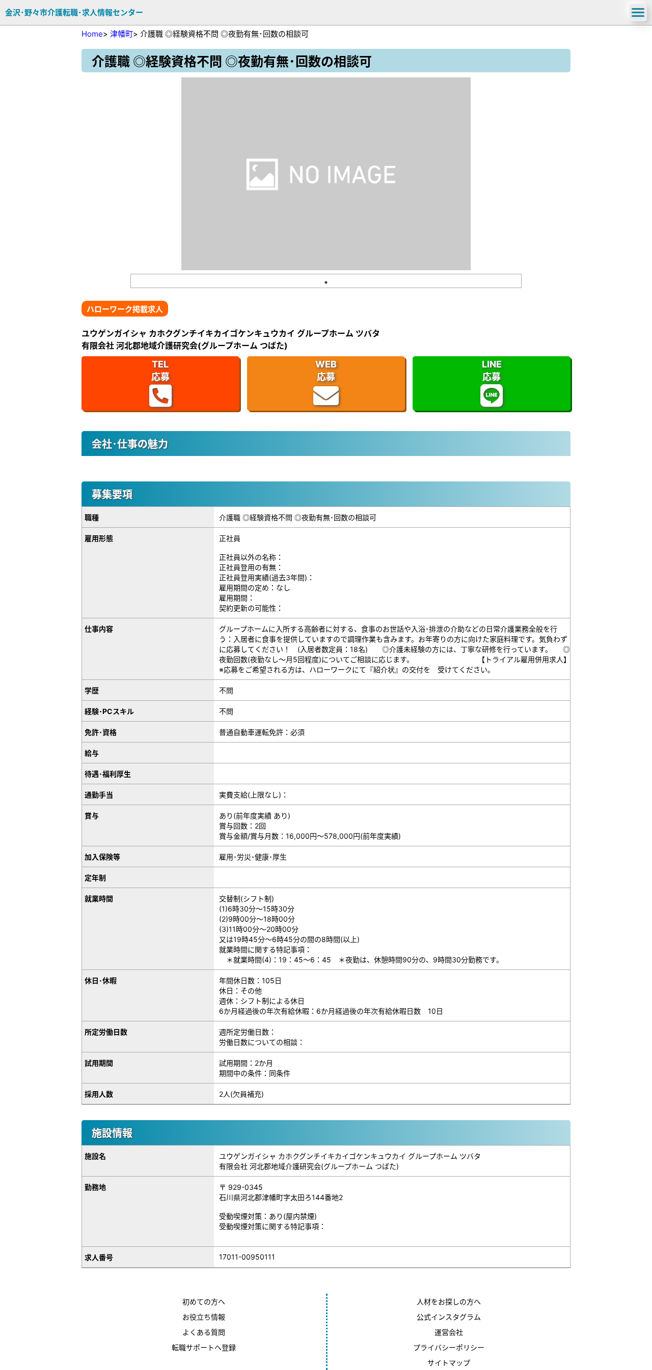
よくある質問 (203, 1332)
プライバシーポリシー (448, 1347)
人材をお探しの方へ (449, 1301)
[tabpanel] (326, 173)
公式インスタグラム (449, 1316)
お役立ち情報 (203, 1316)
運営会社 (448, 1332)
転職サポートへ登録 (204, 1347)
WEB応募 (326, 370)
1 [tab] (326, 282)
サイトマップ (448, 1362)
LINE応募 (492, 370)
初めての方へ (203, 1301)
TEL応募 (160, 370)
